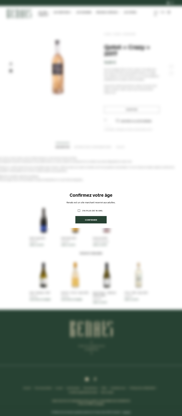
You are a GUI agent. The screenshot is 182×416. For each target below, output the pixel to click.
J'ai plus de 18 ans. (92, 210)
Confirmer (91, 220)
